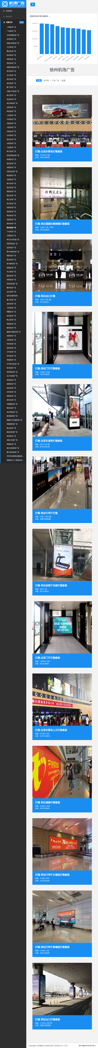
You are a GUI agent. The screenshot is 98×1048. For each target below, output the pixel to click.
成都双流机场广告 (13, 67)
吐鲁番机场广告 (12, 404)
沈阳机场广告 (11, 107)
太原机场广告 (11, 143)
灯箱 (39, 80)
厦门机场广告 (11, 87)
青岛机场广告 (11, 99)
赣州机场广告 (11, 288)
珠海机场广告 (11, 159)
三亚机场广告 (11, 115)
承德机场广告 (11, 444)
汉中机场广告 (11, 352)
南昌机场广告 (11, 175)
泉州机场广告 (11, 187)
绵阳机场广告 (11, 255)
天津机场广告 (11, 119)
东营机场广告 (11, 340)
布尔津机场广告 (12, 412)
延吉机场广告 (11, 388)
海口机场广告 (11, 95)
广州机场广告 (11, 31)
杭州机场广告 (11, 55)
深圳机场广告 (11, 39)
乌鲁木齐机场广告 (13, 91)
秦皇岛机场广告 (12, 432)
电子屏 (46, 80)
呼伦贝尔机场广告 (13, 239)
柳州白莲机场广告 (13, 448)
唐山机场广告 (11, 428)
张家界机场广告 (12, 244)
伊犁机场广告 (11, 280)
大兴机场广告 (11, 47)
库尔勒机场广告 (12, 264)
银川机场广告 (11, 183)
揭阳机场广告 (11, 191)
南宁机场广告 (11, 151)
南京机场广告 (11, 79)
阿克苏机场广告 (12, 284)
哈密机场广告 (11, 396)
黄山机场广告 (11, 320)
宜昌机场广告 (11, 247)
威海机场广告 (11, 268)
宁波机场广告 (11, 147)
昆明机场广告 (11, 59)
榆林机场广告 (11, 276)
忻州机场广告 (11, 344)
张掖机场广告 (11, 336)
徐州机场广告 (11, 227)
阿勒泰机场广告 (12, 424)
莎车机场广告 (11, 356)
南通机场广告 (11, 219)
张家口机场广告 (12, 440)
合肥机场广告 (11, 167)
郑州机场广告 (11, 83)
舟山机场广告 (11, 272)
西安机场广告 (11, 63)
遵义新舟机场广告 (13, 452)
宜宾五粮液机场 (12, 296)
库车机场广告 (11, 400)
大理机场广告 (11, 236)
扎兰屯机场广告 (12, 376)
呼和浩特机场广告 (13, 155)
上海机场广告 (11, 27)
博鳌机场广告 (11, 312)
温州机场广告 (11, 163)
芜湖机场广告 (11, 324)
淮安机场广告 (11, 304)
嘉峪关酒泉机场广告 (14, 332)
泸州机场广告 (11, 392)
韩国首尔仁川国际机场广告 (16, 460)
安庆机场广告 (11, 316)
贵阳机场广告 (11, 111)
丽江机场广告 (11, 199)
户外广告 (55, 80)
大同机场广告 (11, 308)
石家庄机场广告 (12, 171)
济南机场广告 (11, 123)
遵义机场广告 (11, 300)
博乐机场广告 (11, 408)
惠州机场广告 (11, 260)
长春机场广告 (11, 131)
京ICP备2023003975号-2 (87, 1046)
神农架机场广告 (12, 372)
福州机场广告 (11, 139)
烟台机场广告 (11, 195)
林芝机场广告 (11, 436)
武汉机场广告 (11, 71)
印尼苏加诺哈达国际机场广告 (16, 456)
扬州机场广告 (11, 223)
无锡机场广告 (11, 179)
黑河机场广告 (11, 368)
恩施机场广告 (11, 384)
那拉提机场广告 (12, 416)
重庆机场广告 (11, 51)
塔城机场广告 (11, 360)
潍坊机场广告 (11, 328)
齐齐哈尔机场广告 (13, 364)
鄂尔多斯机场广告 (13, 252)
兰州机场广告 (11, 135)
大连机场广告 (11, 127)
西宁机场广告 (11, 203)
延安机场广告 (11, 348)
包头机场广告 (11, 292)
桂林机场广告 (11, 211)
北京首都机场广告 (13, 35)
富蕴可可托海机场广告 (14, 420)
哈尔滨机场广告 (12, 103)
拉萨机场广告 (11, 207)
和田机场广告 (11, 380)
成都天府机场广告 (13, 43)
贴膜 (63, 80)
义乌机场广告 (11, 231)
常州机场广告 (11, 215)
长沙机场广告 (11, 75)
